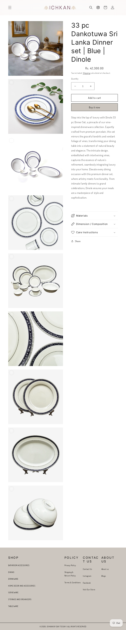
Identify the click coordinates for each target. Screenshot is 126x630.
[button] (9, 7)
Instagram (87, 576)
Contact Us (87, 569)
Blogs (103, 576)
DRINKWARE (13, 579)
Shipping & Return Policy (70, 574)
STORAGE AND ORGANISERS (19, 599)
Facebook (87, 583)
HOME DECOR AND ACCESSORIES (21, 586)
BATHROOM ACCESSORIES (19, 565)
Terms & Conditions (72, 582)
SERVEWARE (13, 592)
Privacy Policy (70, 565)
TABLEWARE (13, 606)
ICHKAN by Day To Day (56, 626)
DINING (11, 572)
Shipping (86, 73)
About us (105, 569)
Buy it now (94, 107)
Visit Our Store (89, 589)
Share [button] (78, 241)
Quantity (74, 78)
